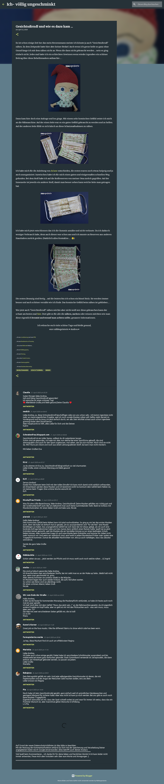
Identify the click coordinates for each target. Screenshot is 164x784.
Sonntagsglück (25, 362)
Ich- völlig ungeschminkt (31, 4)
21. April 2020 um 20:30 (55, 595)
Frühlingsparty (24, 349)
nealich (26, 411)
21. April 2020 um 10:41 (39, 517)
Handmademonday (26, 366)
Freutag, (23, 354)
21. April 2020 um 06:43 (38, 411)
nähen (48, 370)
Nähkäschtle (28, 555)
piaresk (26, 517)
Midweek (24, 345)
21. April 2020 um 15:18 (43, 555)
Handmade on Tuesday (27, 341)
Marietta (27, 650)
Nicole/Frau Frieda (31, 500)
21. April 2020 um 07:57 (36, 462)
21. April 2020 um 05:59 (39, 392)
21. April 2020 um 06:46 (58, 435)
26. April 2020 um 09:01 (40, 673)
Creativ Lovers (26, 358)
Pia (24, 689)
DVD (34, 337)
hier (39, 314)
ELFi (25, 479)
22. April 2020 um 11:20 (46, 625)
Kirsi (25, 462)
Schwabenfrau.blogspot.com (36, 435)
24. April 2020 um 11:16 (40, 650)
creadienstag (24, 337)
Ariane (54, 171)
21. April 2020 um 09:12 (49, 500)
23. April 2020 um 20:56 (52, 637)
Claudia (26, 392)
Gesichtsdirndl (37, 370)
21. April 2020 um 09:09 (36, 479)
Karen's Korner (30, 625)
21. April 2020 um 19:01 (38, 567)
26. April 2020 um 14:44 (35, 690)
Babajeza (27, 673)
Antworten (28, 406)
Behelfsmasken (22, 370)
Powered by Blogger (83, 776)
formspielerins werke (33, 637)
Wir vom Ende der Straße (34, 595)
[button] (17, 34)
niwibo (26, 567)
